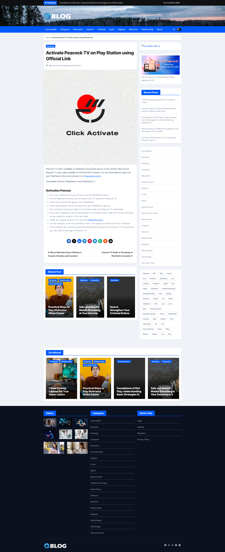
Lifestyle (101, 29)
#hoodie (146, 273)
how (156, 304)
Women (154, 334)
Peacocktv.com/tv (92, 176)
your (169, 334)
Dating (165, 283)
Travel (160, 329)
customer (156, 283)
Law (163, 304)
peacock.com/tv (57, 65)
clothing (146, 283)
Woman (145, 334)
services (146, 319)
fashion (168, 293)
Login (111, 29)
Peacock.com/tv (95, 220)
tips (162, 324)
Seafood (145, 244)
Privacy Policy (143, 439)
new (144, 309)
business (153, 278)
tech (171, 319)
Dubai (145, 288)
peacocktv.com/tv (73, 65)
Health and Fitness (149, 213)
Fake (160, 293)
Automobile (50, 29)
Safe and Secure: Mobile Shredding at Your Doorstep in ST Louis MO (89, 311)
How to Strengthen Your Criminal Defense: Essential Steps (121, 311)
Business (50, 46)
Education (78, 29)
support (163, 319)
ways (167, 329)
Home (48, 38)
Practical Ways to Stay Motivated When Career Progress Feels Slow (58, 313)
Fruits (143, 194)
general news (147, 207)
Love (170, 304)
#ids (161, 273)
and (144, 278)
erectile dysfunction (168, 288)
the (156, 324)
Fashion (90, 29)
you (162, 334)
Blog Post (133, 29)
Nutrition (145, 232)
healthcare (146, 304)
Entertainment (147, 182)
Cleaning (145, 163)
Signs (154, 319)
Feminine (146, 299)
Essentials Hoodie (149, 293)
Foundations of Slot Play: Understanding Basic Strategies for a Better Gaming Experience (158, 120)
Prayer (162, 314)
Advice (169, 273)
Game (159, 29)
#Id (154, 273)
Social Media (147, 250)
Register (122, 29)
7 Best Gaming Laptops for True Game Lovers (59, 391)
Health (170, 299)
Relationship (147, 29)
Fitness (155, 299)
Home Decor (146, 219)
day (173, 283)
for (163, 299)
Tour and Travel (56, 284)
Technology (146, 257)
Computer (65, 29)
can (172, 278)
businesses (163, 278)
